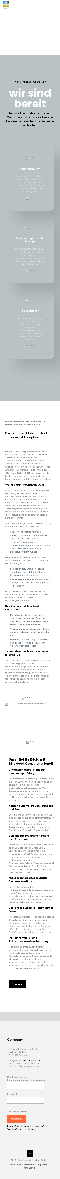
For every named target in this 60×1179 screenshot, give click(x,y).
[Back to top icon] (30, 1153)
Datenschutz (30, 1167)
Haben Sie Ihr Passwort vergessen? (25, 1126)
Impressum (44, 1164)
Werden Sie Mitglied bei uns (21, 1129)
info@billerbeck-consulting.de (25, 1060)
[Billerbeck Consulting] (5, 5)
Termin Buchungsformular (21, 1164)
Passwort (12, 1094)
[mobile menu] (55, 5)
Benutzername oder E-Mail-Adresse (26, 1080)
